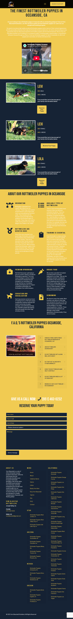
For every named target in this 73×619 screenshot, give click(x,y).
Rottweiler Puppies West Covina (58, 532)
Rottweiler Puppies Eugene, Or (35, 595)
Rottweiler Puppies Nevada (56, 502)
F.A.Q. (31, 501)
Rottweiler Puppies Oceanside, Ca (56, 555)
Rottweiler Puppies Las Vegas (57, 597)
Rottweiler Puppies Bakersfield (56, 527)
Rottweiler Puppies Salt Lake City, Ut (36, 525)
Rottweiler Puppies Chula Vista (58, 579)
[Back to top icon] (66, 613)
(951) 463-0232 (10, 511)
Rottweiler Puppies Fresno (58, 588)
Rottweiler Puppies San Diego (57, 488)
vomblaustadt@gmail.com (13, 516)
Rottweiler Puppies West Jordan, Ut (37, 515)
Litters (32, 485)
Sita (31, 498)
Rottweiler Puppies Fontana (56, 569)
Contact (32, 504)
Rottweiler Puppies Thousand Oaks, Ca (56, 542)
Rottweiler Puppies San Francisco (57, 592)
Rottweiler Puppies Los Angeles (57, 483)
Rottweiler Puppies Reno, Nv (37, 574)
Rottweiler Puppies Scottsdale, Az (35, 537)
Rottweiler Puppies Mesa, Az (37, 547)
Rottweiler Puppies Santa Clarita (58, 574)
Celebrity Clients (34, 479)
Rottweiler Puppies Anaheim (56, 584)
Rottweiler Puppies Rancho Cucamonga (56, 522)
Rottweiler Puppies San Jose (57, 493)
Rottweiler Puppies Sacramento (56, 507)
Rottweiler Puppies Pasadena (56, 546)
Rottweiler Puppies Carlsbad (56, 537)
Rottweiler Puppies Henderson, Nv (35, 578)
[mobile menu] (45, 4)
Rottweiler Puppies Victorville (56, 512)
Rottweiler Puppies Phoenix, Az (35, 557)
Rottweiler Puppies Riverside (56, 473)
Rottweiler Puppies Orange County (58, 478)
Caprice (32, 495)
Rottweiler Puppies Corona (58, 551)
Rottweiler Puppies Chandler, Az (35, 542)
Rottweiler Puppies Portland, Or (35, 600)
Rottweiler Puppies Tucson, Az (35, 552)
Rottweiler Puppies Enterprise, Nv (35, 569)
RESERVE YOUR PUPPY (57, 4)
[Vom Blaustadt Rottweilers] (11, 4)
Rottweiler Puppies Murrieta (56, 560)
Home (31, 472)
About (31, 475)
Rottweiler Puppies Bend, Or (37, 590)
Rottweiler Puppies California (56, 497)
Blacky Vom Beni (34, 488)
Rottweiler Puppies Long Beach (58, 517)
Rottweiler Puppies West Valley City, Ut (37, 520)
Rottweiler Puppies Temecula (56, 564)
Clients (32, 482)
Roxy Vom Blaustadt (35, 491)
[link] (52, 339)
